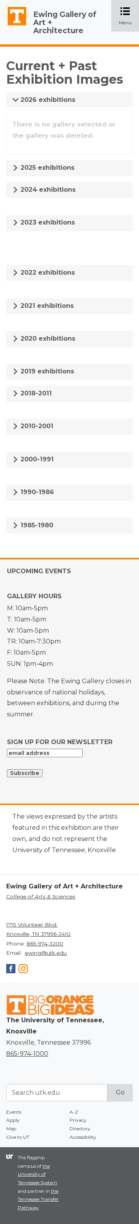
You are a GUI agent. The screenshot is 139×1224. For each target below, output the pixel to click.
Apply (13, 1120)
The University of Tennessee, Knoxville (13, 25)
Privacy (78, 1120)
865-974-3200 (45, 943)
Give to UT (17, 1137)
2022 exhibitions (47, 272)
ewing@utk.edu (46, 953)
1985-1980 (36, 525)
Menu (129, 16)
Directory (80, 1128)
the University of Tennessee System (37, 1174)
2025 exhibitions (47, 167)
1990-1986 (36, 492)
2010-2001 (36, 426)
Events (13, 1112)
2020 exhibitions (47, 338)
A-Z (74, 1112)
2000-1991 (36, 459)
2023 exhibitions (47, 222)
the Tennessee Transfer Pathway (38, 1199)
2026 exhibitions (47, 99)
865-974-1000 (27, 1053)
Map (11, 1128)
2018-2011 (35, 393)
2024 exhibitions (47, 189)
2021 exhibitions (46, 305)
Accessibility (83, 1137)
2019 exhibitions (46, 371)
